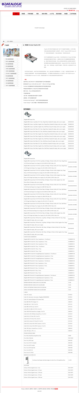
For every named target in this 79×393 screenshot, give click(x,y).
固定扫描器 (58, 13)
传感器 (66, 13)
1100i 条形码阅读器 (9, 83)
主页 (8, 41)
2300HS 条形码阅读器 (10, 71)
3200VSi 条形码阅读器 (10, 85)
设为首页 (66, 8)
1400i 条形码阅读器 (9, 80)
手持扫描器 (30, 13)
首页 (16, 13)
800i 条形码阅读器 (9, 75)
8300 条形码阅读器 (9, 66)
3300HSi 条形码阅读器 (10, 68)
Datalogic (23, 388)
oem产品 (52, 13)
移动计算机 (44, 13)
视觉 (37, 13)
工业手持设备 (73, 13)
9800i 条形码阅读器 (9, 59)
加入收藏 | (70, 8)
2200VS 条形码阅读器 (10, 78)
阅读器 (23, 13)
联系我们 (74, 8)
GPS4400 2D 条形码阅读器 (11, 73)
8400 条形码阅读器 (9, 63)
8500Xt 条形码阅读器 (10, 61)
